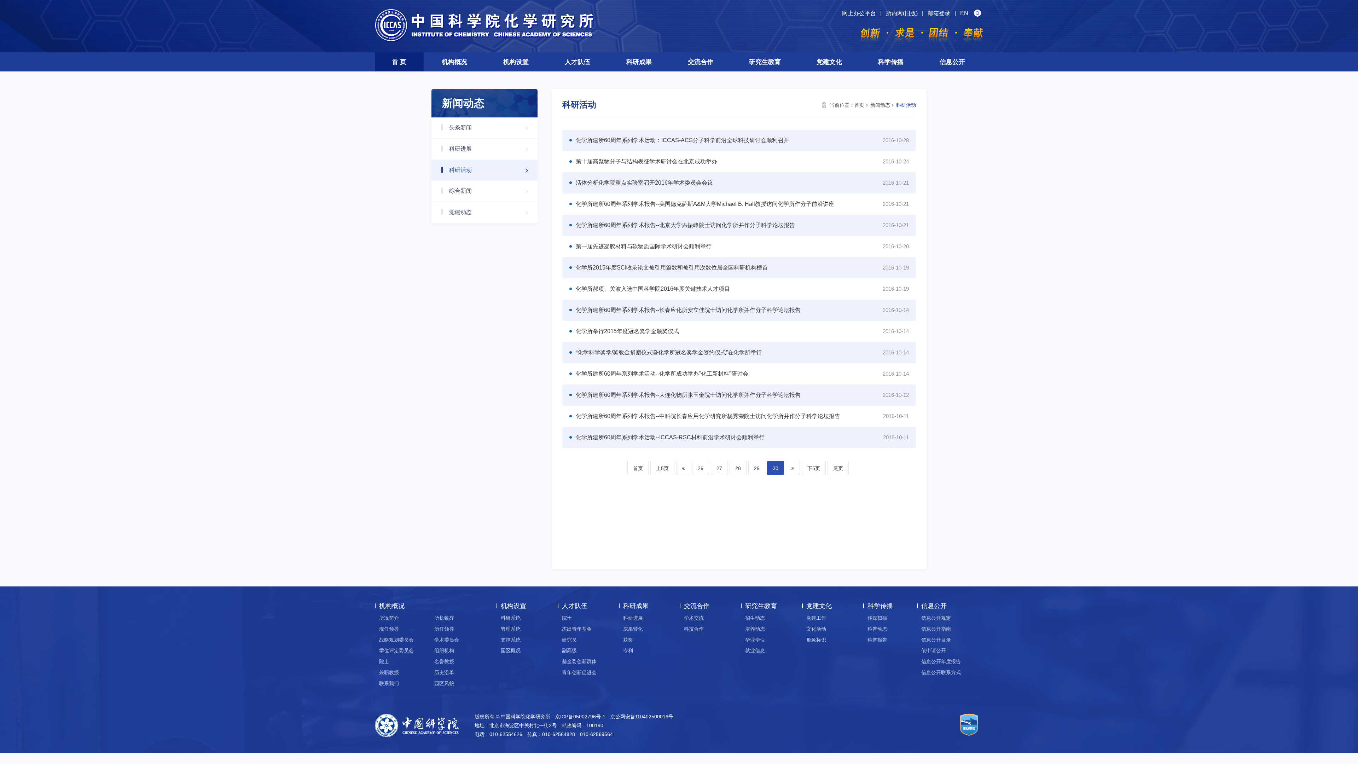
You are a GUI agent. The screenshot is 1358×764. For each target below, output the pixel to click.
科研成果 (639, 61)
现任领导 (389, 629)
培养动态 (755, 629)
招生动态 (755, 618)
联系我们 (389, 683)
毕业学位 (755, 640)
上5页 (662, 468)
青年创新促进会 (579, 672)
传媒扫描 (877, 618)
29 (757, 468)
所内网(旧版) (902, 13)
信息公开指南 (936, 629)
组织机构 (444, 650)
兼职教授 (389, 672)
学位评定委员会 (396, 650)
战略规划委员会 (396, 640)
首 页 (399, 61)
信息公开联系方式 (941, 672)
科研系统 (511, 618)
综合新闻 (460, 191)
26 (700, 468)
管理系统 (511, 629)
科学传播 (891, 61)
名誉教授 (444, 661)
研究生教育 (765, 61)
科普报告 (877, 640)
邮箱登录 (939, 13)
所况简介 (389, 618)
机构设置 (516, 61)
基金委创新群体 (579, 661)
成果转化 (633, 629)
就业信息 (755, 650)
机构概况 (454, 61)
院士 (384, 661)
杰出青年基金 (577, 629)
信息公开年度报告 (941, 661)
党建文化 (829, 61)
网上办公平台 (859, 13)
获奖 (628, 640)
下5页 (813, 468)
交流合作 (700, 61)
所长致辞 (444, 618)
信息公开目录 (936, 640)
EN (964, 13)
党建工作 (816, 618)
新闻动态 (880, 105)
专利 (628, 650)
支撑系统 (511, 640)
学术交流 (694, 618)
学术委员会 (446, 640)
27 (719, 468)
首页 (859, 105)
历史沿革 (444, 672)
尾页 (838, 468)
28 (738, 468)
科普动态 (877, 629)
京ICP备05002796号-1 (580, 716)
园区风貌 (444, 683)
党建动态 (460, 212)
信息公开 (952, 61)
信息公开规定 (936, 618)
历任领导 (444, 629)
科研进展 (460, 149)
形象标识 (816, 640)
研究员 (569, 640)
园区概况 (511, 650)
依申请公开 (933, 650)
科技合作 (694, 629)
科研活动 (460, 170)
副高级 (569, 650)
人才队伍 (577, 61)
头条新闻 (460, 128)
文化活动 (816, 629)
